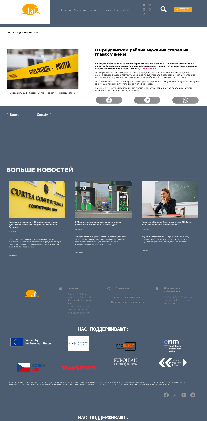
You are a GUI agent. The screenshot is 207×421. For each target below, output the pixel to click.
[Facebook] (144, 4)
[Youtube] (149, 4)
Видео (92, 10)
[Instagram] (149, 9)
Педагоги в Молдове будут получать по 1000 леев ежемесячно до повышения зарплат (167, 223)
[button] (109, 100)
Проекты (104, 10)
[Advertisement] (29, 143)
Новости (66, 10)
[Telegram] (144, 9)
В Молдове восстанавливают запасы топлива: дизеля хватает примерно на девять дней (98, 223)
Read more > (13, 255)
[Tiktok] (144, 14)
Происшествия (66, 93)
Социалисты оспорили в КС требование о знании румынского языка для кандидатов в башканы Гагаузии (33, 224)
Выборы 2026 (121, 10)
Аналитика (80, 10)
